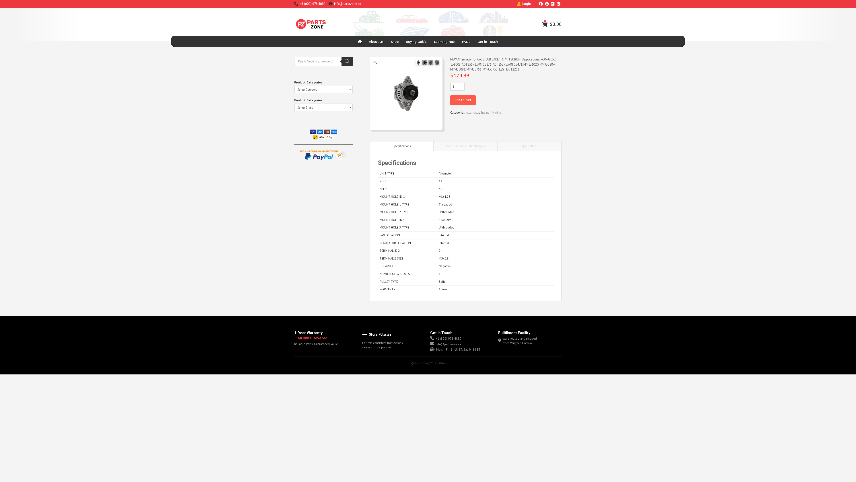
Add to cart (463, 100)
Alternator (472, 112)
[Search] (347, 61)
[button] (545, 24)
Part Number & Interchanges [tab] (465, 146)
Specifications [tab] (402, 146)
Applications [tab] (529, 146)
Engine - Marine (491, 112)
